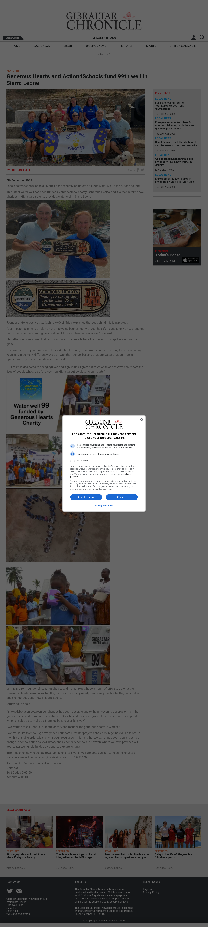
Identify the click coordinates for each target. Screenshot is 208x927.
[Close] (141, 419)
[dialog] (104, 463)
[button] (104, 461)
